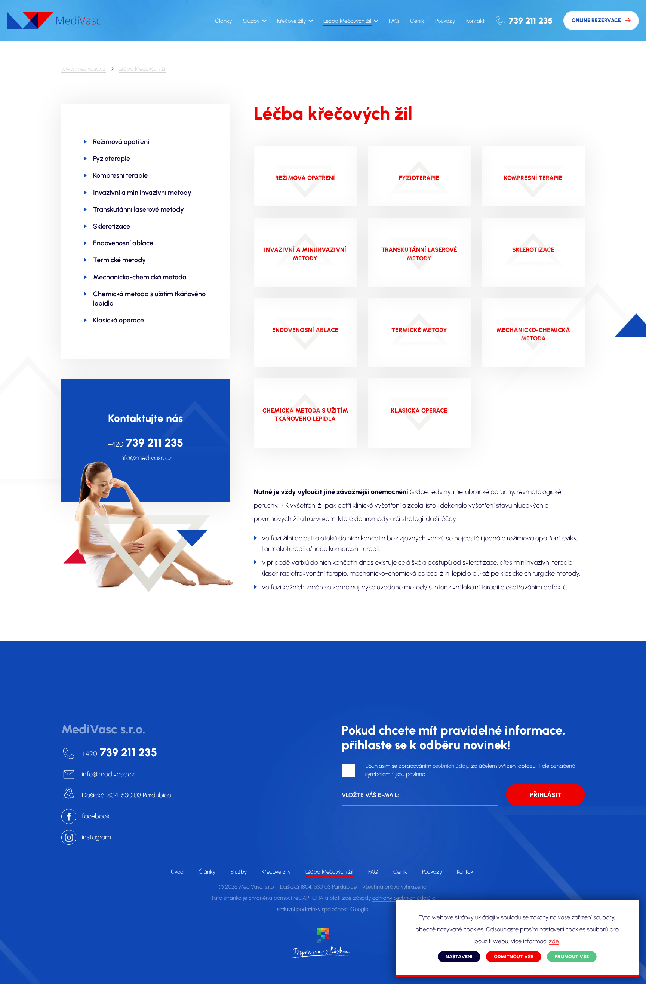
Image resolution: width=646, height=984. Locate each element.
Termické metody (119, 260)
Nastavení (459, 956)
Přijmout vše (572, 956)
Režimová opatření (121, 142)
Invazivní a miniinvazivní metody (142, 192)
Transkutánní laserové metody (138, 209)
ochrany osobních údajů (401, 898)
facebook (96, 816)
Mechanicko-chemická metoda (140, 277)
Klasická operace (118, 320)
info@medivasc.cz (145, 458)
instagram (96, 837)
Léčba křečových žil (142, 68)
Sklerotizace (111, 226)
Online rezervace (596, 20)
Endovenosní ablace (123, 243)
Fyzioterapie (111, 158)
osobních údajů (451, 766)
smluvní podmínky (298, 909)
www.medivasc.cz (83, 68)
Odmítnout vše (513, 956)
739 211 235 (531, 20)
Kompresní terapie (120, 175)
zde (554, 941)
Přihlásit (546, 794)
